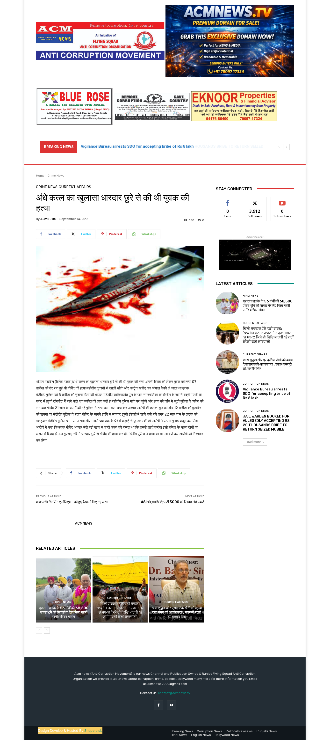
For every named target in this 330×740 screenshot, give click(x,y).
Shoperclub (93, 730)
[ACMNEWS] (55, 524)
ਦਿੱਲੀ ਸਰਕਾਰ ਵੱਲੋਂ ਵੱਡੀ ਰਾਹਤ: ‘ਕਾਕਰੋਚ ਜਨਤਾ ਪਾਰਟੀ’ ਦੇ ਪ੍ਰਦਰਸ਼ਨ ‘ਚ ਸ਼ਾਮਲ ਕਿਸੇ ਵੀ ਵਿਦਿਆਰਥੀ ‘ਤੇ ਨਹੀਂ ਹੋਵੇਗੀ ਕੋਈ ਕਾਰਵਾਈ (120, 610)
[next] (287, 147)
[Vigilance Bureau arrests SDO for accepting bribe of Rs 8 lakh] (227, 391)
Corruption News (256, 383)
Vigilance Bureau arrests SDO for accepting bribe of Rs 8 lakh (267, 393)
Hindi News (63, 602)
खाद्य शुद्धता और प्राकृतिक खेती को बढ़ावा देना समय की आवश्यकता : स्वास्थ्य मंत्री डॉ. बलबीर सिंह (176, 612)
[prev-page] (39, 630)
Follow (255, 200)
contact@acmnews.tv (174, 693)
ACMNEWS (48, 218)
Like (227, 200)
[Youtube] (171, 705)
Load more (253, 442)
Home (40, 176)
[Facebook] (158, 705)
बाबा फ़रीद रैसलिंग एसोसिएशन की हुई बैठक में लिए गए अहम (72, 502)
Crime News (56, 176)
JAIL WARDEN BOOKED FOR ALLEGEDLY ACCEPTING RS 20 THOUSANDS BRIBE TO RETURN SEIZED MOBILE (266, 423)
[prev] (279, 147)
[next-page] (47, 630)
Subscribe (282, 200)
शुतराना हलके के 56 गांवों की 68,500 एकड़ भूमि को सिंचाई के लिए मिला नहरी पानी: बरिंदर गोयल (63, 612)
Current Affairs (75, 187)
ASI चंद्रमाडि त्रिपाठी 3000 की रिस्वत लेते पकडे (172, 502)
